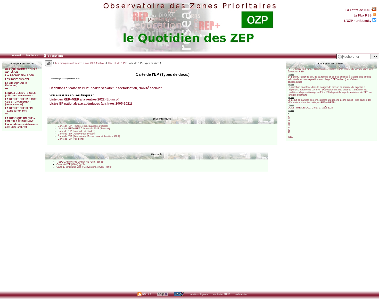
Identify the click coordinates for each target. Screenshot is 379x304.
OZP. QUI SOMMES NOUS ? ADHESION (21, 70)
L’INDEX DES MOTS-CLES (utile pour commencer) (20, 94)
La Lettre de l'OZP (358, 10)
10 (289, 118)
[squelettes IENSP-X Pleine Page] (179, 294)
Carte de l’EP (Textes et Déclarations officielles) (83, 126)
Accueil (16, 55)
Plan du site (32, 55)
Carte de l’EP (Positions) (71, 139)
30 (289, 127)
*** (6, 89)
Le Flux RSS (363, 15)
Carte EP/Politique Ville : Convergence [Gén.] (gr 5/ (84, 167)
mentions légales (199, 294)
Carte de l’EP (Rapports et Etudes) (76, 131)
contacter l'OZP (221, 294)
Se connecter (55, 56)
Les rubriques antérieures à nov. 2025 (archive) (21, 125)
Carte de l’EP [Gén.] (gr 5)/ (70, 164)
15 (289, 121)
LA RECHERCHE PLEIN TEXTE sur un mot (19, 109)
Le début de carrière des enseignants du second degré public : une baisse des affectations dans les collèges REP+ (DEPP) (330, 101)
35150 (290, 137)
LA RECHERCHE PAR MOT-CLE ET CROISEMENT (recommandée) (21, 102)
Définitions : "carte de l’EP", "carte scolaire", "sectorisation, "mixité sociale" (106, 88)
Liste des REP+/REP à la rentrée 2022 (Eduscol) (84, 99)
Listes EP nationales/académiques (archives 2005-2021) (91, 103)
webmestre (241, 294)
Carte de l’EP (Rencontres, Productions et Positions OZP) (89, 136)
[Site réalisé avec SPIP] (163, 294)
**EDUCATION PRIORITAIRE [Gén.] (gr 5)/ (80, 162)
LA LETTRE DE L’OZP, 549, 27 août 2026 (310, 107)
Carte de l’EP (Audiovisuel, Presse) (76, 133)
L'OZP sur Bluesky (358, 20)
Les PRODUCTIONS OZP (19, 75)
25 (289, 125)
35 (289, 130)
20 (289, 123)
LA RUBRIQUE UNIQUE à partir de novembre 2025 (20, 119)
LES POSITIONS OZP (17, 79)
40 (289, 132)
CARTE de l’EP (116, 63)
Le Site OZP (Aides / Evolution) (17, 84)
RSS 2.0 (146, 294)
